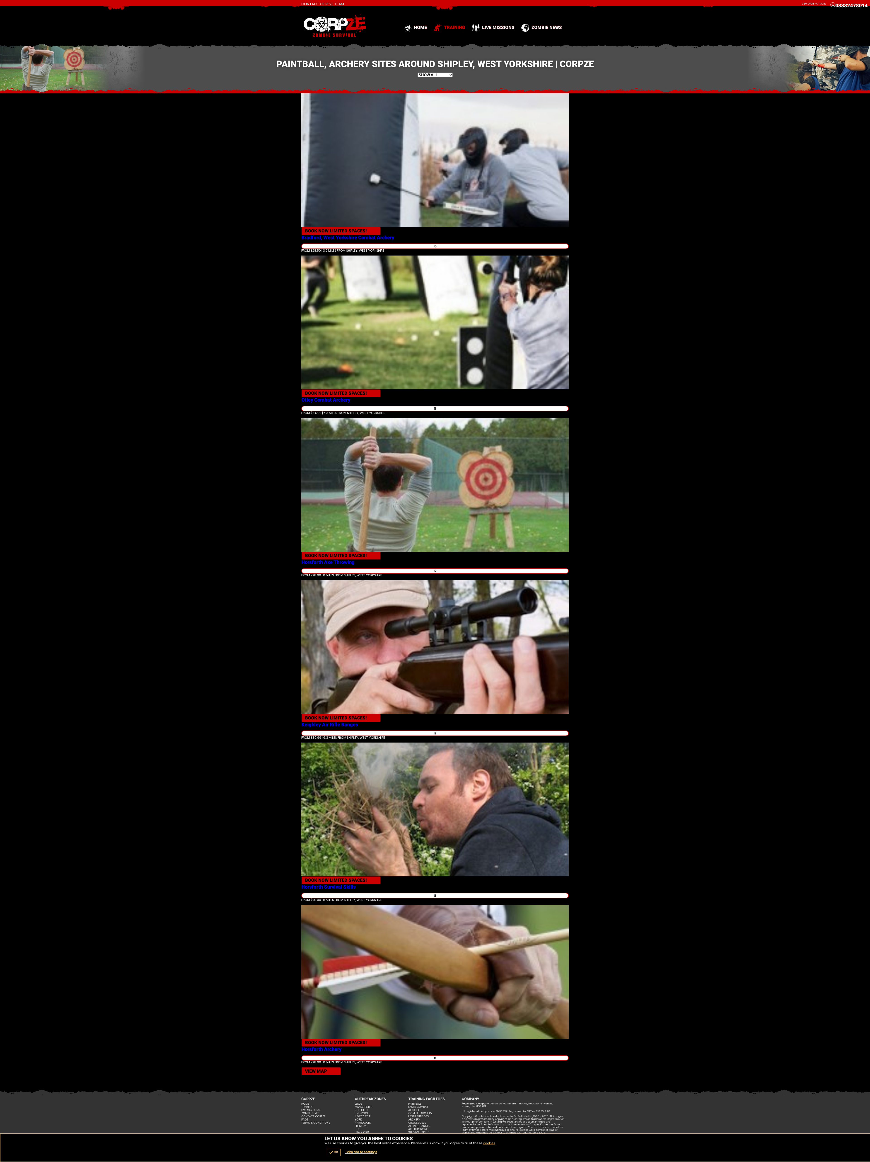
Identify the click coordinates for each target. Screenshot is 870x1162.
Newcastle (362, 1116)
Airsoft (413, 1110)
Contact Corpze (313, 1116)
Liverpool (361, 1113)
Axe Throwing (418, 1129)
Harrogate (363, 1122)
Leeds (358, 1103)
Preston (361, 1126)
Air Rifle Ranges (419, 1126)
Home (420, 27)
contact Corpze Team (322, 4)
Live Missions (498, 27)
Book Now (336, 231)
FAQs (305, 1119)
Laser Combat (418, 1106)
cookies (489, 1143)
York (358, 1119)
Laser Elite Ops (418, 1116)
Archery (414, 1119)
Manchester (363, 1106)
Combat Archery (420, 1113)
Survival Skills (419, 1132)
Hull (358, 1129)
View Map (316, 1071)
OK (333, 1152)
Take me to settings (361, 1152)
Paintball (414, 1103)
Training (454, 27)
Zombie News (547, 27)
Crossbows (417, 1122)
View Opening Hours (814, 3)
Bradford (362, 1132)
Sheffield (361, 1110)
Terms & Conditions (315, 1122)
